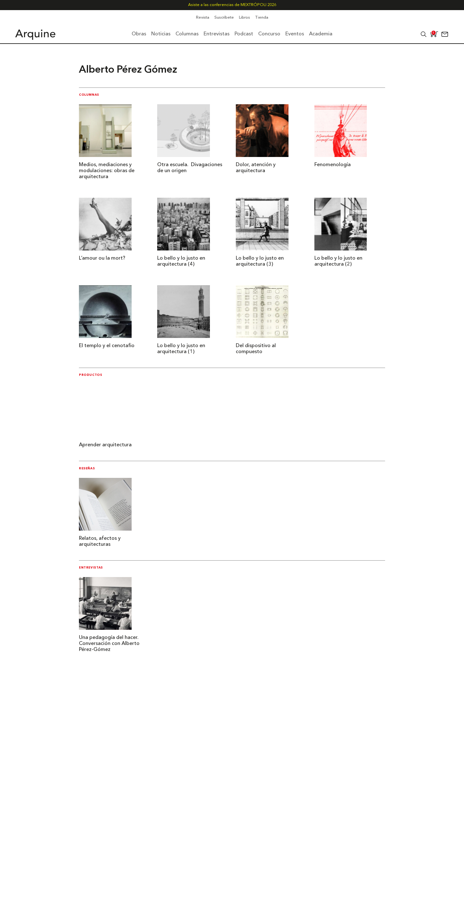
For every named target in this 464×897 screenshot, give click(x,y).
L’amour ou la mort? (102, 258)
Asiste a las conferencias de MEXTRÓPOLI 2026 (232, 5)
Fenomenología (332, 164)
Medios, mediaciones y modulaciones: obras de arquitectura (106, 170)
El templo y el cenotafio (106, 345)
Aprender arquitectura (105, 445)
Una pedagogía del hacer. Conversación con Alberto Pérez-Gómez (109, 643)
